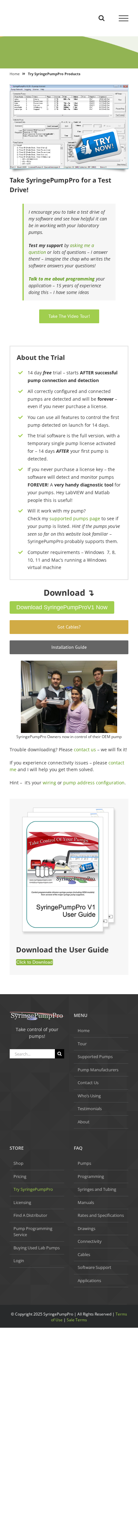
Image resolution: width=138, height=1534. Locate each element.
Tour (82, 1044)
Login (18, 1260)
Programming (91, 1176)
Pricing (19, 1176)
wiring (49, 783)
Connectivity (90, 1241)
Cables (84, 1254)
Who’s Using (89, 1096)
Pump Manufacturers (98, 1070)
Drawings (86, 1228)
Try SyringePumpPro (33, 1189)
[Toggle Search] (102, 18)
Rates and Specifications (101, 1215)
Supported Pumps (95, 1056)
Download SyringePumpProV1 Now (62, 607)
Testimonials (90, 1108)
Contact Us (88, 1082)
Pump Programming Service (32, 1232)
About (84, 1122)
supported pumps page (74, 518)
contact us (85, 749)
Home (15, 73)
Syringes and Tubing (97, 1189)
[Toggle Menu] (124, 18)
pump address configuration (93, 783)
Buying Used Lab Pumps (36, 1248)
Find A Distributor (30, 1215)
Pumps (84, 1163)
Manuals (86, 1202)
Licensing (22, 1202)
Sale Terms (77, 1320)
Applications (89, 1280)
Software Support (94, 1267)
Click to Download (34, 962)
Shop (18, 1163)
